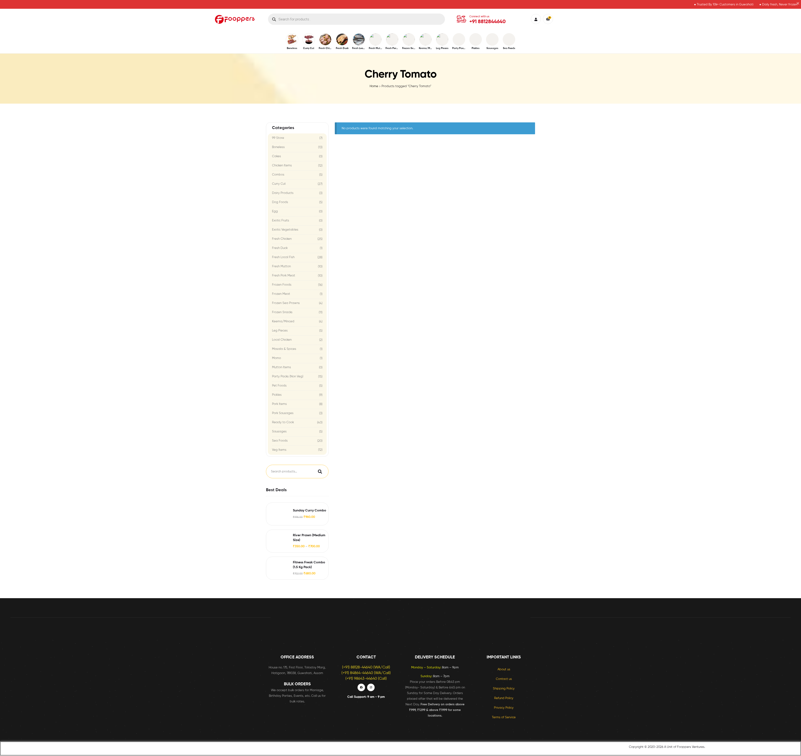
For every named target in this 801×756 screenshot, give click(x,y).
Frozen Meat (281, 293)
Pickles (277, 394)
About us (503, 669)
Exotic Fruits (280, 220)
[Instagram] (371, 687)
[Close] (798, 3)
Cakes (276, 156)
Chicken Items (282, 165)
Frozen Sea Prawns (286, 303)
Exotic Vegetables (285, 229)
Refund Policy (503, 698)
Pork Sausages (282, 413)
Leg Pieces (280, 330)
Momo (276, 358)
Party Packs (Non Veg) (287, 376)
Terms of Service (504, 717)
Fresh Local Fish (283, 257)
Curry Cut (279, 183)
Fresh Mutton (281, 266)
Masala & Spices (284, 348)
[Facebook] (361, 687)
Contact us (504, 679)
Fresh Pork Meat (283, 275)
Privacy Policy (504, 707)
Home (374, 86)
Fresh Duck (280, 248)
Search (319, 471)
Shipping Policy (504, 688)
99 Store (278, 137)
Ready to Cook (283, 422)
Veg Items (279, 449)
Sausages (279, 431)
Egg (275, 211)
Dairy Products (282, 193)
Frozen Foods (281, 284)
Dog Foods (280, 202)
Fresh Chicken (282, 238)
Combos (278, 174)
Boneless (278, 147)
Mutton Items (281, 367)
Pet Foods (279, 385)
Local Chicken (282, 339)
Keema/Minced (283, 321)
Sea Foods (280, 440)
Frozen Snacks (282, 312)
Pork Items (279, 404)
